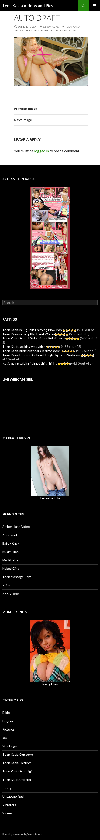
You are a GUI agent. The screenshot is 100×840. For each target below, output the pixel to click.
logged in (41, 151)
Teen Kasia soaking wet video (24, 347)
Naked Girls (10, 568)
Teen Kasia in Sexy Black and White (28, 334)
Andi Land (9, 535)
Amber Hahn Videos (16, 526)
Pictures (8, 729)
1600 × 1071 (51, 26)
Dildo (6, 713)
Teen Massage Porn (16, 577)
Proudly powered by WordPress (22, 834)
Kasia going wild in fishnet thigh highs (29, 363)
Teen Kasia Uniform (16, 780)
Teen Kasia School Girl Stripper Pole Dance (33, 338)
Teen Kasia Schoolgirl (17, 771)
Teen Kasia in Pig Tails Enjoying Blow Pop (32, 330)
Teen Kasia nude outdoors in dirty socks (31, 351)
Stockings (9, 746)
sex (4, 738)
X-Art (6, 585)
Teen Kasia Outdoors (18, 754)
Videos (7, 813)
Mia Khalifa (10, 560)
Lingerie (8, 721)
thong (6, 788)
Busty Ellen (10, 552)
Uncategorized (13, 796)
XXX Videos (11, 594)
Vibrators (9, 805)
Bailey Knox (10, 543)
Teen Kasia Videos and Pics (27, 5)
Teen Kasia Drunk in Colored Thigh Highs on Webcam (47, 28)
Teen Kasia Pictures (17, 763)
